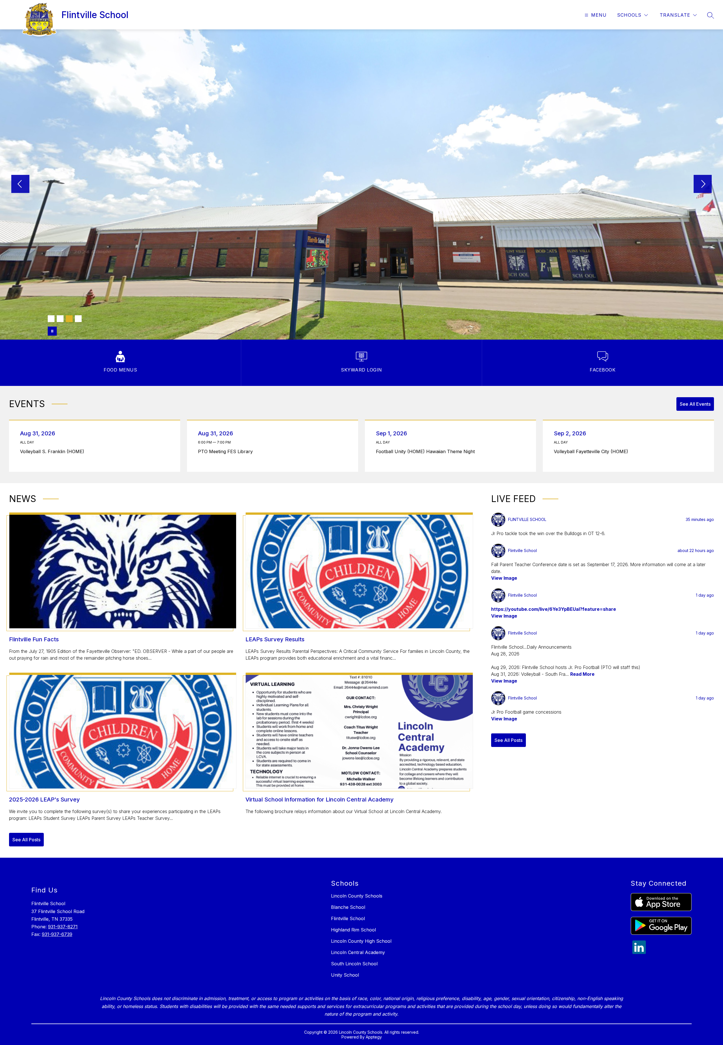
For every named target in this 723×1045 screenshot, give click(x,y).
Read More (582, 674)
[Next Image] (703, 184)
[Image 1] (51, 318)
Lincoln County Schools (356, 896)
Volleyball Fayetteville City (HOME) (592, 451)
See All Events (695, 404)
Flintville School (348, 918)
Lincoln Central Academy (358, 952)
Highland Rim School (353, 930)
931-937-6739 (57, 934)
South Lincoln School (354, 963)
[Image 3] (69, 318)
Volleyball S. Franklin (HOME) (53, 451)
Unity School (345, 975)
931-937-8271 (63, 926)
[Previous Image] (20, 184)
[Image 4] (78, 318)
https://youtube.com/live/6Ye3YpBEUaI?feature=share (553, 609)
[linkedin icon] (639, 952)
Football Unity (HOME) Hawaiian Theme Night (427, 451)
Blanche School (348, 907)
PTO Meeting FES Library (227, 451)
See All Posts (26, 839)
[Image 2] (60, 318)
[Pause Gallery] (52, 331)
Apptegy (374, 1037)
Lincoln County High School (361, 941)
